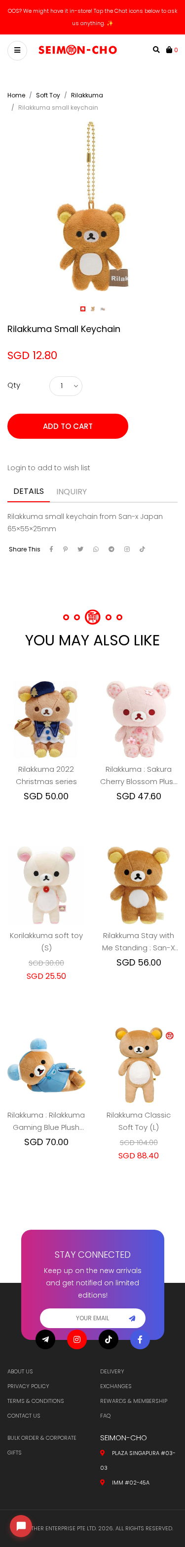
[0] (170, 37)
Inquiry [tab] (71, 479)
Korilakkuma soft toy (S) (46, 929)
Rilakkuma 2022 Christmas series (46, 763)
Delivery (112, 1371)
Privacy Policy (28, 1386)
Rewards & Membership (133, 1401)
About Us (20, 1371)
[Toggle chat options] (21, 1526)
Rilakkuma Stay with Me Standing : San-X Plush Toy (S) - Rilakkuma (138, 929)
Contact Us (23, 1416)
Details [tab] (28, 479)
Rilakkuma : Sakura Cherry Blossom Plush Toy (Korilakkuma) (139, 763)
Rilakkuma (87, 83)
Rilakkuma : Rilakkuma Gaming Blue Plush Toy (46, 1109)
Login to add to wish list (48, 455)
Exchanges (116, 1386)
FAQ (105, 1416)
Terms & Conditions (35, 1401)
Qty (13, 372)
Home (16, 83)
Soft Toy (48, 83)
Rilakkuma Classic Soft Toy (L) (139, 1108)
